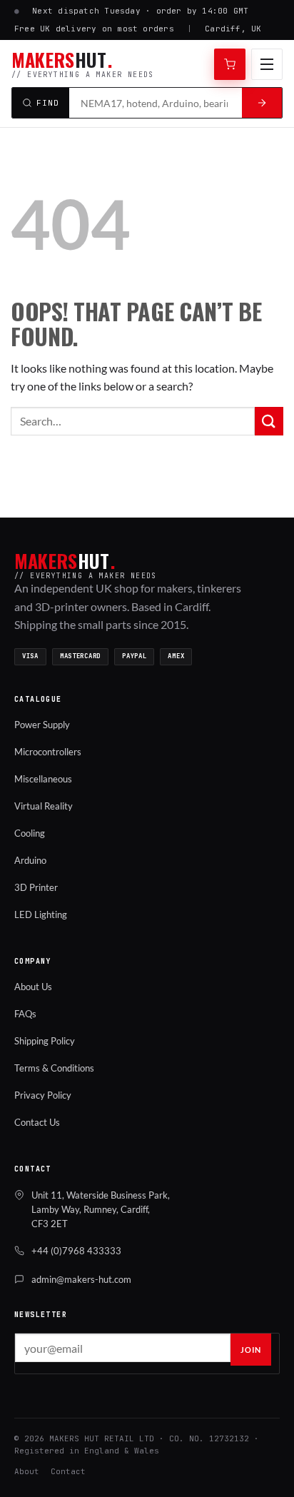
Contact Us (37, 1122)
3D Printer (36, 887)
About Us (33, 986)
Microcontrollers (47, 751)
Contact (68, 1471)
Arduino (30, 860)
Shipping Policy (44, 1041)
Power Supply (42, 724)
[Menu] (267, 64)
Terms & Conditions (54, 1068)
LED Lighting (40, 914)
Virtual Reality (43, 806)
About (26, 1471)
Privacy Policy (42, 1095)
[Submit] (269, 421)
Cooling (29, 833)
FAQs (25, 1013)
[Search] (262, 103)
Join (250, 1349)
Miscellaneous (43, 779)
